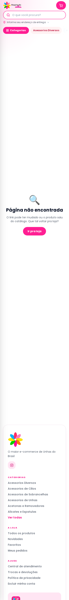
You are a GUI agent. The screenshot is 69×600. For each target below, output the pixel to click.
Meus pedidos (17, 550)
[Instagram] (12, 465)
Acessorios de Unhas (22, 500)
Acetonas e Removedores (26, 506)
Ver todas (15, 517)
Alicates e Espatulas (22, 512)
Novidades (15, 539)
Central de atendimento (25, 566)
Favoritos (14, 545)
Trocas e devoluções (23, 572)
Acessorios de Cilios (22, 489)
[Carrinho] (61, 5)
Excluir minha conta (21, 584)
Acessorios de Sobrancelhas (28, 494)
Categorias (18, 30)
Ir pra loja (34, 231)
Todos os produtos (21, 533)
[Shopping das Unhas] (12, 5)
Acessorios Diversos (46, 30)
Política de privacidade (24, 578)
